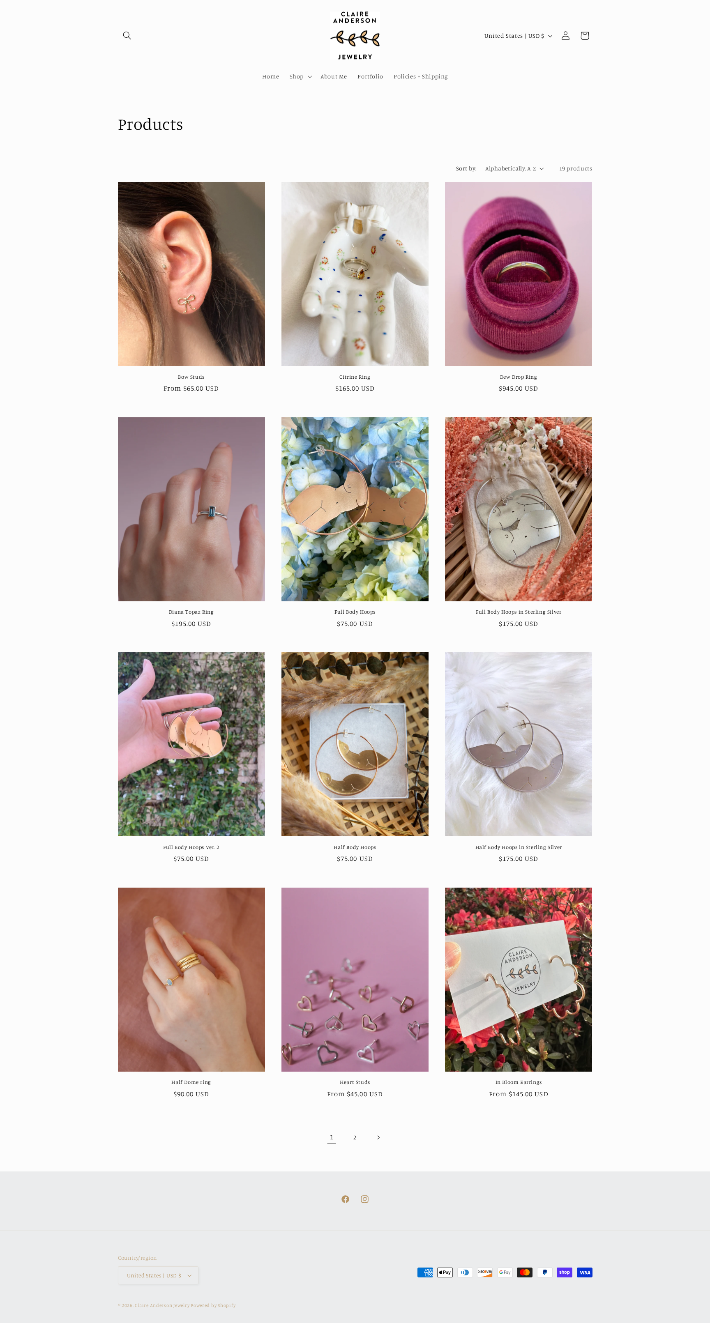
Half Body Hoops (355, 847)
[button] (127, 35)
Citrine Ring (354, 376)
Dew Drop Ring (518, 376)
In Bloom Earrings (519, 1082)
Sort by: (466, 168)
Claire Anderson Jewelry (163, 1305)
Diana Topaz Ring (191, 611)
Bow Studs (191, 376)
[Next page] (378, 1137)
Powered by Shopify (213, 1305)
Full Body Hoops (355, 611)
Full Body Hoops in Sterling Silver (518, 611)
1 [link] (332, 1137)
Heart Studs (355, 1082)
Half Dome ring (191, 1082)
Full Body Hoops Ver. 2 (191, 847)
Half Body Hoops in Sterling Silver (518, 847)
